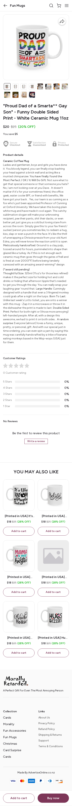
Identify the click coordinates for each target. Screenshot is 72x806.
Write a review (36, 441)
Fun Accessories (14, 730)
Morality (8, 724)
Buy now (53, 798)
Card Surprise (12, 750)
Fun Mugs (10, 737)
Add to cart (18, 798)
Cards (7, 717)
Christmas (10, 743)
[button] (5, 5)
